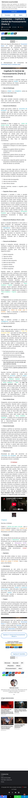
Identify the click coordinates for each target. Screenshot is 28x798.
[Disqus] (14, 750)
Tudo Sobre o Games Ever (6, 779)
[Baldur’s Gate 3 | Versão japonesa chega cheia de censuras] (21, 704)
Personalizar (7, 15)
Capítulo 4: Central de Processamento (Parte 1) (14, 635)
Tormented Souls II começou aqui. (11, 64)
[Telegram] (11, 33)
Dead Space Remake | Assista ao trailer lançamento (20, 726)
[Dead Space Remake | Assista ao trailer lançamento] (21, 720)
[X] (5, 33)
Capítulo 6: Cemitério (19, 654)
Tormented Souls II (11, 668)
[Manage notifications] (24, 795)
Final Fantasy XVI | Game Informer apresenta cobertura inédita (7, 727)
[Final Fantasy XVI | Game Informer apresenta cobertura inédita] (7, 721)
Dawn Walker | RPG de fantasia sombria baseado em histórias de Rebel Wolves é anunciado (7, 711)
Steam (18, 665)
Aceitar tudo (14, 11)
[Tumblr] (13, 673)
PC (22, 663)
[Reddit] (19, 673)
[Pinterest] (16, 673)
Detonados (12, 628)
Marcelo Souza (6, 27)
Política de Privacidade (6, 777)
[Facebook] (2, 33)
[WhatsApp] (8, 33)
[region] (14, 9)
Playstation (11, 665)
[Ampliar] (12, 167)
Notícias (19, 625)
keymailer (15, 663)
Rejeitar (20, 15)
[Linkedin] (9, 673)
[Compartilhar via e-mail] (15, 33)
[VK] (22, 673)
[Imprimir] (13, 675)
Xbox (20, 668)
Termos (2, 781)
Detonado (7, 663)
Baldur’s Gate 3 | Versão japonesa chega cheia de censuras (21, 711)
